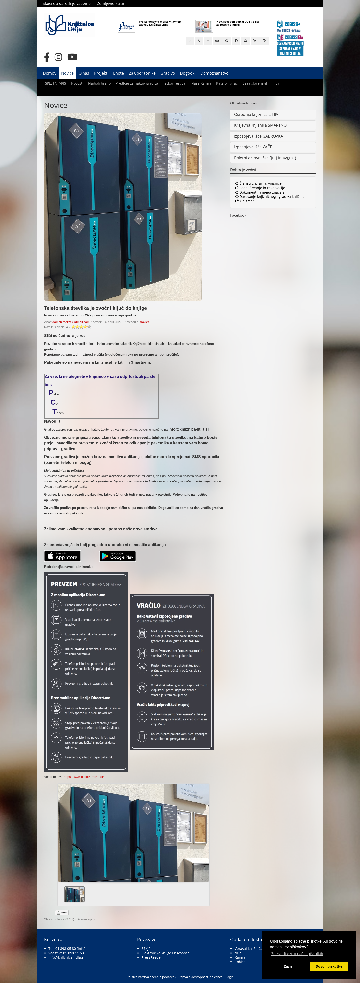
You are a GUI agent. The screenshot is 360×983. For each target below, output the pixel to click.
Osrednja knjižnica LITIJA (256, 114)
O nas (84, 73)
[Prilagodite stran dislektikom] (236, 41)
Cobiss (240, 961)
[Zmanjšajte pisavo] (190, 41)
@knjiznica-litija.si (69, 957)
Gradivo (167, 73)
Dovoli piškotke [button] (329, 966)
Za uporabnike (142, 73)
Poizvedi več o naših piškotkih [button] (297, 954)
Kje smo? (246, 201)
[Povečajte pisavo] (208, 41)
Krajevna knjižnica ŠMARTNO (260, 125)
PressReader (152, 957)
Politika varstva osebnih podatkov (151, 977)
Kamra (240, 957)
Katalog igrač (227, 83)
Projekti (101, 73)
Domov (49, 73)
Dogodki (187, 73)
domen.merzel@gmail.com (71, 322)
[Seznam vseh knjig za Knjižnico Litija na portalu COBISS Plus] (290, 50)
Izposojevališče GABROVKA (258, 136)
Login (230, 977)
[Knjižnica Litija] (69, 24)
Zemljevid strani (111, 3)
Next (203, 831)
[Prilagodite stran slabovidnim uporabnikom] (226, 41)
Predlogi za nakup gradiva (137, 83)
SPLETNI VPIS (55, 83)
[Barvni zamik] (255, 41)
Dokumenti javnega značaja (262, 192)
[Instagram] (58, 57)
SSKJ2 (146, 948)
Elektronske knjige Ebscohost (165, 953)
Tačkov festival (174, 83)
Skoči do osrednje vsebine (67, 3)
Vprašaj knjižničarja (251, 948)
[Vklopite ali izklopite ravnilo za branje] (217, 41)
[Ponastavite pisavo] (199, 41)
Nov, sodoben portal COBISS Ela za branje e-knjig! (237, 23)
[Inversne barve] (245, 41)
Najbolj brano (99, 83)
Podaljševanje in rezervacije (262, 187)
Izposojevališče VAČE (253, 147)
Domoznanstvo (214, 73)
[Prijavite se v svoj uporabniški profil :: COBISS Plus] (289, 26)
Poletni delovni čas (251, 158)
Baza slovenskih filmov (260, 83)
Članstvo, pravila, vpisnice (260, 183)
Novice (67, 73)
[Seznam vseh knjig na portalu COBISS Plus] (290, 43)
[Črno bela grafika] (264, 41)
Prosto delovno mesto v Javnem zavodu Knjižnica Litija (160, 23)
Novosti (77, 83)
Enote (118, 73)
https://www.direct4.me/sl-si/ (84, 777)
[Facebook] (47, 57)
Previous (63, 831)
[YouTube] (72, 57)
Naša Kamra (201, 83)
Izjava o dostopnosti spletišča (201, 977)
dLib (238, 953)
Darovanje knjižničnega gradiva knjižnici (272, 196)
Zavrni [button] (289, 966)
